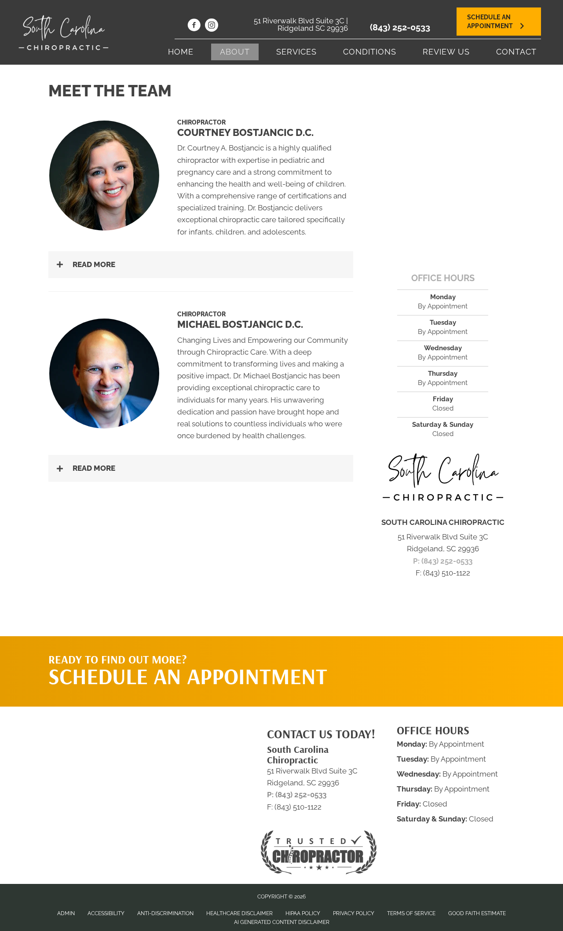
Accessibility (106, 913)
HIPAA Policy (302, 913)
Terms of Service (411, 913)
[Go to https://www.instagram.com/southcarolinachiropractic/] (211, 26)
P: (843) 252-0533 (442, 561)
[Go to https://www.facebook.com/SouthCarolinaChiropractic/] (194, 26)
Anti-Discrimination (165, 913)
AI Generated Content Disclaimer (281, 922)
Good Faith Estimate (477, 913)
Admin (66, 913)
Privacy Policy (353, 913)
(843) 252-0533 (400, 27)
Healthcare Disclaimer (239, 913)
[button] (200, 264)
